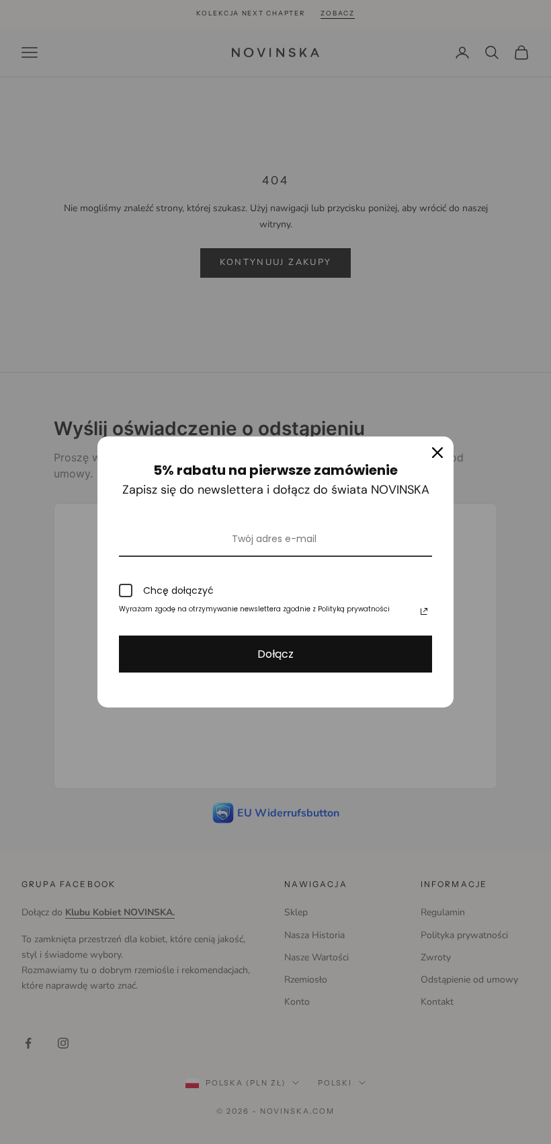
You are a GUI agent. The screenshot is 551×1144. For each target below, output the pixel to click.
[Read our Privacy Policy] (424, 611)
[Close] (437, 452)
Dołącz (275, 654)
